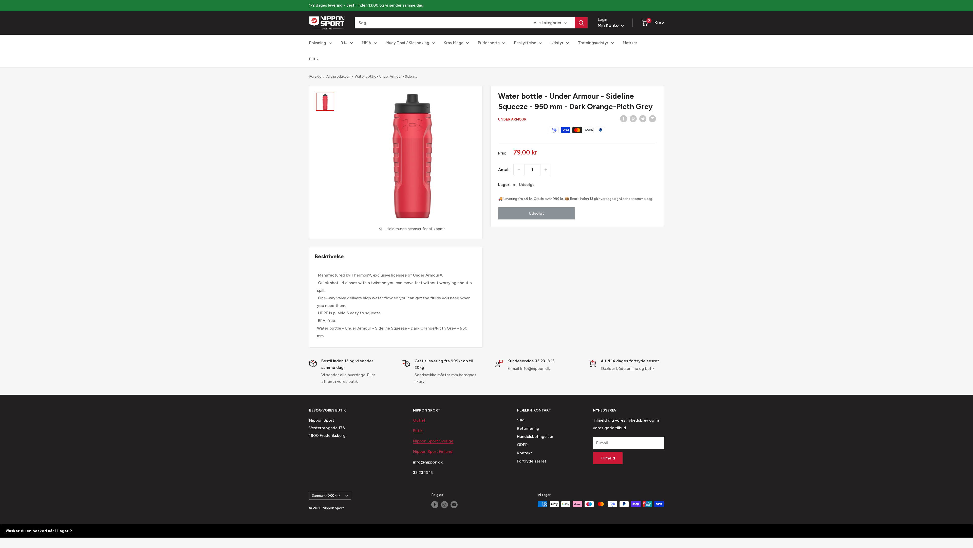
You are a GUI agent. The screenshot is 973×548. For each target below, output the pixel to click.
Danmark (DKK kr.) (326, 495)
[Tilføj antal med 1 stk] (545, 169)
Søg (521, 420)
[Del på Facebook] (623, 118)
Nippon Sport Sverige (433, 441)
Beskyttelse (525, 42)
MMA (366, 42)
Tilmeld (608, 458)
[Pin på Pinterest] (633, 118)
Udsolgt (536, 213)
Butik (314, 59)
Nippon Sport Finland (433, 451)
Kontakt (524, 453)
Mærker (630, 42)
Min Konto (609, 25)
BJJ (344, 42)
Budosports (489, 42)
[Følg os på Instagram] (444, 504)
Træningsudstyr (593, 42)
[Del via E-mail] (652, 118)
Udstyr (557, 42)
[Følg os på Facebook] (434, 504)
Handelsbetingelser (535, 436)
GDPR (522, 444)
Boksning (317, 42)
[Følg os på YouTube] (454, 504)
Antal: (503, 169)
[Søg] (581, 22)
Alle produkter (338, 76)
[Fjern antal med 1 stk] (519, 169)
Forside (315, 76)
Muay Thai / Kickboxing (407, 42)
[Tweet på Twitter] (642, 118)
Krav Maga (453, 42)
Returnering (528, 428)
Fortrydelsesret (531, 461)
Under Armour (512, 119)
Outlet (419, 420)
